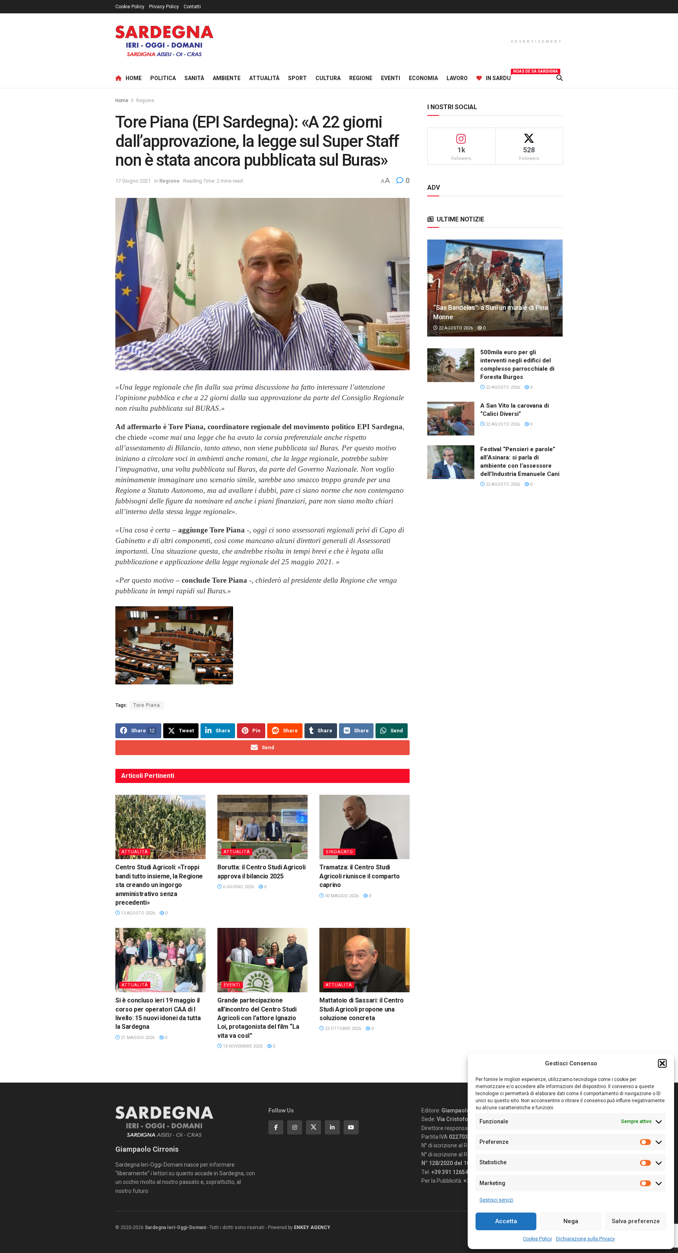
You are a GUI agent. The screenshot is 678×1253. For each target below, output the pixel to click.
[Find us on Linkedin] (332, 1127)
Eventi (390, 78)
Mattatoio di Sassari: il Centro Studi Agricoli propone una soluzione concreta (361, 1009)
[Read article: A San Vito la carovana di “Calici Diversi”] (450, 418)
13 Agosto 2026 (137, 913)
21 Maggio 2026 (137, 1037)
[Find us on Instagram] (294, 1127)
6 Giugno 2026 (238, 886)
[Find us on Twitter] (313, 1127)
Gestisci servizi (496, 1200)
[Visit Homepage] (164, 41)
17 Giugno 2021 (133, 181)
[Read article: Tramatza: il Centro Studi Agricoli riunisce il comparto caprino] (364, 827)
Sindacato (339, 851)
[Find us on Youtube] (351, 1127)
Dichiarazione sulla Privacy (585, 1239)
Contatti (192, 6)
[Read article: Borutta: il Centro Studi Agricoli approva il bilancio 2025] (262, 827)
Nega (570, 1221)
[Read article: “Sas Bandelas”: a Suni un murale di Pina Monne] (495, 288)
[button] (662, 1063)
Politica (163, 78)
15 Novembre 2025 (242, 1046)
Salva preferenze (636, 1221)
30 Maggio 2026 (341, 895)
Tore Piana (146, 705)
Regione (360, 78)
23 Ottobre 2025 (342, 1028)
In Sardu (498, 77)
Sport (297, 78)
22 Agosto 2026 (455, 328)
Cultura (328, 78)
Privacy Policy (164, 6)
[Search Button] (559, 78)
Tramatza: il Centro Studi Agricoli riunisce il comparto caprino (359, 876)
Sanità (194, 78)
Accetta (506, 1221)
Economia (423, 78)
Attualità (264, 78)
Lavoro (457, 78)
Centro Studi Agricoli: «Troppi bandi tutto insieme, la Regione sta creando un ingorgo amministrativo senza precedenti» (159, 884)
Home (134, 78)
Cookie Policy (537, 1239)
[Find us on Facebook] (275, 1127)
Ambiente (227, 78)
